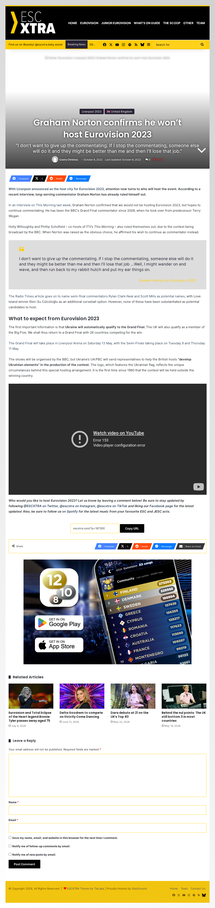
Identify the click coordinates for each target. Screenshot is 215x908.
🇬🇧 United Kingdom (119, 111)
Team (200, 23)
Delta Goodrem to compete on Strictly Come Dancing (81, 715)
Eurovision (89, 23)
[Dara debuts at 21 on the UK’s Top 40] (133, 696)
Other (188, 23)
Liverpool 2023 (84, 57)
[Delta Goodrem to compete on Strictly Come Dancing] (82, 696)
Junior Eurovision (116, 23)
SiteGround (139, 888)
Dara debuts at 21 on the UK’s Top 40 (129, 715)
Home (72, 23)
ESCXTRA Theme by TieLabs (85, 888)
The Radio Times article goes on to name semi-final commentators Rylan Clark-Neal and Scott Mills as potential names (97, 296)
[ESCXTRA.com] (33, 23)
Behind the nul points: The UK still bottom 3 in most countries (184, 717)
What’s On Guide (147, 23)
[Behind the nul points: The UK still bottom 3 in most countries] (184, 696)
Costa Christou (68, 159)
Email (13, 820)
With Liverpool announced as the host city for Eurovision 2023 (56, 189)
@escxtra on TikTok (112, 506)
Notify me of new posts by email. (34, 854)
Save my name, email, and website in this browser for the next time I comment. (65, 837)
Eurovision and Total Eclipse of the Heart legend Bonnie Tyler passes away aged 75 (30, 717)
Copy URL (132, 528)
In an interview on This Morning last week (40, 205)
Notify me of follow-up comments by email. (41, 846)
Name (14, 802)
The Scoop (171, 23)
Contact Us (198, 888)
